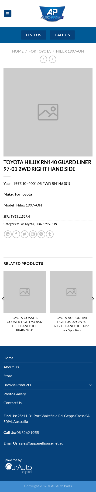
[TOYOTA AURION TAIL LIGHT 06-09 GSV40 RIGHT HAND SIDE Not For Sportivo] (71, 292)
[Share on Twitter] (24, 234)
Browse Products (17, 384)
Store (7, 375)
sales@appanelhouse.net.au (41, 443)
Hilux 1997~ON (70, 51)
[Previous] (3, 308)
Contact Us (12, 402)
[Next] (92, 308)
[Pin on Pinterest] (41, 234)
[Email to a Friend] (33, 234)
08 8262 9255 (28, 432)
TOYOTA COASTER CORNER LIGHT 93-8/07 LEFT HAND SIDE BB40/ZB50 (25, 324)
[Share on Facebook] (16, 234)
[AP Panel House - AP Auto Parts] (52, 13)
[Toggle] (91, 385)
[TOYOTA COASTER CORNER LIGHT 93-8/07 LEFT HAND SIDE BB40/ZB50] (24, 292)
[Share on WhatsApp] (8, 234)
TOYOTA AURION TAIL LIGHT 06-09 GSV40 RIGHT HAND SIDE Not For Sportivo (71, 324)
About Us (11, 367)
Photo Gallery (14, 394)
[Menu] (7, 13)
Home (18, 51)
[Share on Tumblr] (50, 234)
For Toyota (40, 51)
